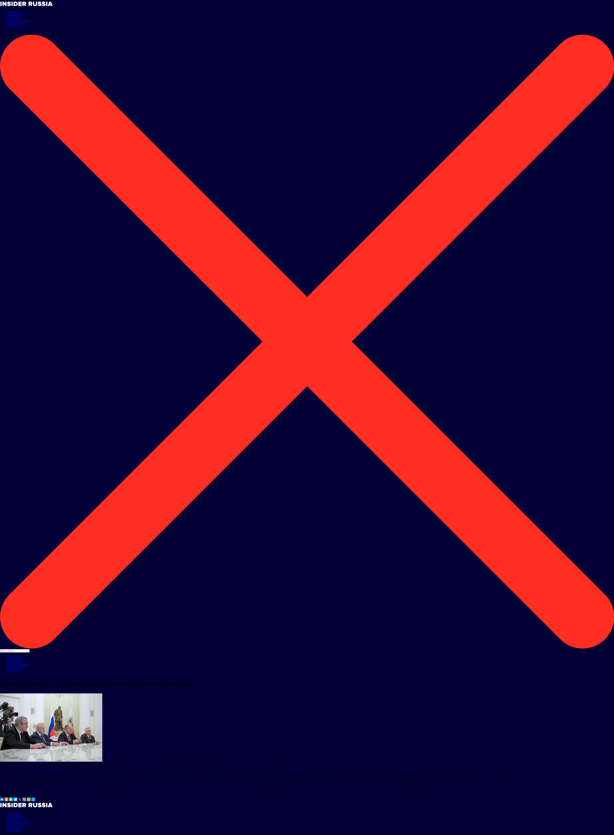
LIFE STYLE (13, 26)
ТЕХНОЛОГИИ (15, 24)
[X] (20, 799)
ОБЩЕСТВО (13, 18)
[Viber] (24, 799)
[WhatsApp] (29, 799)
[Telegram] (15, 799)
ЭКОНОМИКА (15, 15)
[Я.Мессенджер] (11, 799)
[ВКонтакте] (2, 799)
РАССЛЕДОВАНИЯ (17, 21)
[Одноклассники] (6, 799)
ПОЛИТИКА (13, 12)
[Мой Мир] (33, 799)
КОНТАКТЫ (13, 831)
